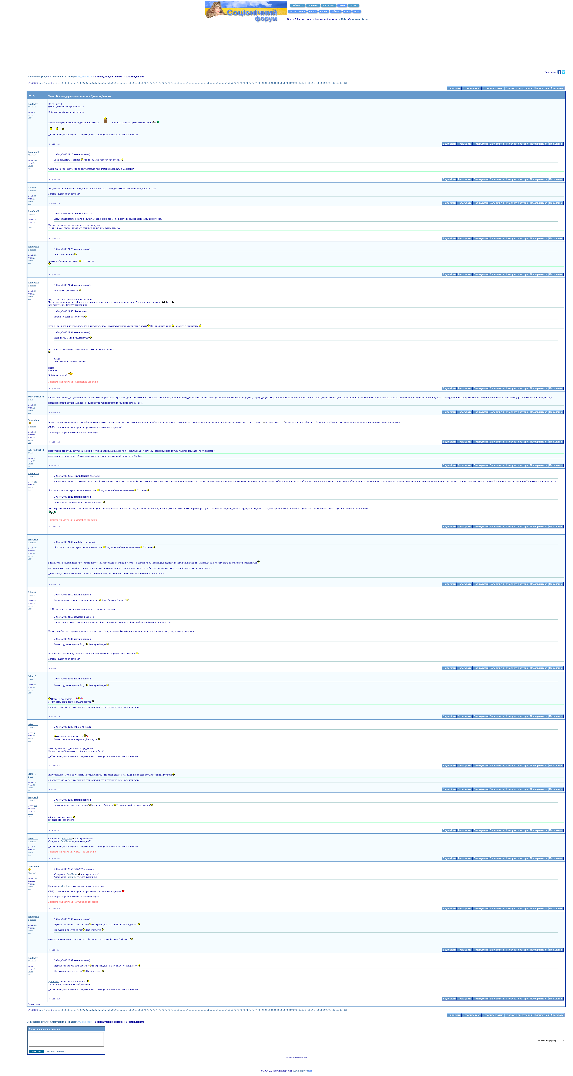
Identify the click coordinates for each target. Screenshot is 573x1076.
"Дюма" (30, 399)
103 (337, 83)
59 (202, 83)
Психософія (328, 5)
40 (145, 83)
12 (61, 83)
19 (82, 83)
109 (35, 548)
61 (208, 83)
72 (240, 83)
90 (294, 83)
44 (157, 83)
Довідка (353, 5)
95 (309, 83)
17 (76, 83)
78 (258, 83)
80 (264, 83)
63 (214, 83)
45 (160, 83)
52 (181, 83)
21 (88, 83)
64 (217, 83)
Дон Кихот (66, 838)
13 (64, 83)
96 (312, 83)
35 (130, 83)
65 (220, 83)
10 (56, 83)
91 (297, 83)
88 (288, 83)
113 (35, 432)
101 (329, 83)
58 (199, 83)
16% (34, 687)
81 (267, 83)
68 (229, 83)
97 (315, 83)
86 (282, 83)
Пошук (324, 11)
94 (306, 83)
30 (115, 83)
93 (303, 83)
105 (346, 83)
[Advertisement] (286, 46)
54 (187, 83)
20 (85, 83)
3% (33, 198)
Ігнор (347, 11)
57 (196, 83)
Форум (342, 5)
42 (151, 83)
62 (211, 83)
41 (148, 83)
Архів (356, 11)
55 (190, 83)
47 (166, 83)
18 (79, 83)
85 (279, 83)
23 (94, 83)
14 (67, 83)
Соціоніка (313, 5)
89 (291, 83)
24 (97, 83)
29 (112, 83)
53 (184, 83)
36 (133, 83)
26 (103, 83)
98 (318, 83)
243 (35, 160)
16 (73, 83)
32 (121, 83)
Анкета (30, 115)
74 (246, 83)
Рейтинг (335, 11)
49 (172, 83)
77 (255, 83)
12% (34, 407)
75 (249, 83)
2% (33, 163)
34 (127, 83)
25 (100, 83)
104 (341, 83)
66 (223, 83)
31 (118, 83)
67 (226, 83)
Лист (29, 117)
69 (232, 83)
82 (270, 83)
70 (235, 83)
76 (252, 83)
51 (178, 83)
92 (300, 83)
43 (154, 83)
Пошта (312, 11)
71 (238, 83)
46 (163, 83)
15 (70, 83)
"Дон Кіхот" (32, 107)
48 (169, 83)
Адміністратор (300, 1070)
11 (59, 83)
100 (325, 83)
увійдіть (343, 19)
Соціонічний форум (37, 76)
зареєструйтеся (359, 19)
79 (261, 83)
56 (193, 83)
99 (321, 83)
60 (205, 83)
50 (175, 83)
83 (273, 83)
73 (243, 83)
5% (33, 437)
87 (285, 83)
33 (124, 83)
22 (91, 83)
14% (34, 553)
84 (276, 83)
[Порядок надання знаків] (29, 423)
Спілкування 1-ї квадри (63, 76)
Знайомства (297, 5)
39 (142, 83)
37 (136, 83)
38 (139, 83)
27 (106, 83)
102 (333, 83)
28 (109, 83)
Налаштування (297, 11)
